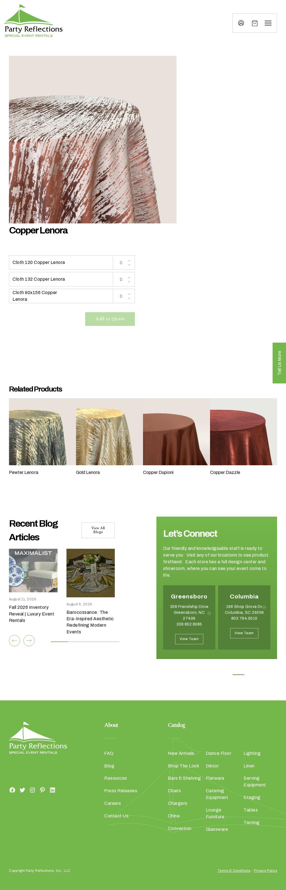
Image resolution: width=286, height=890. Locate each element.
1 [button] (200, 674)
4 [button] (238, 674)
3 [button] (226, 674)
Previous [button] (167, 671)
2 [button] (213, 674)
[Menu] (268, 23)
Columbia (244, 596)
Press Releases (120, 790)
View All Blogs (98, 530)
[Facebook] (12, 789)
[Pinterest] (42, 789)
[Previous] (14, 640)
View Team (189, 639)
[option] (189, 621)
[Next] (29, 640)
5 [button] (251, 674)
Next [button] (183, 671)
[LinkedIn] (52, 789)
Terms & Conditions (234, 871)
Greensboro (189, 596)
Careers (112, 803)
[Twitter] (22, 789)
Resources (115, 778)
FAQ (109, 753)
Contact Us (116, 815)
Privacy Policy (265, 871)
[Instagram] (32, 789)
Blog (109, 765)
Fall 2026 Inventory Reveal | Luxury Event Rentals (31, 614)
